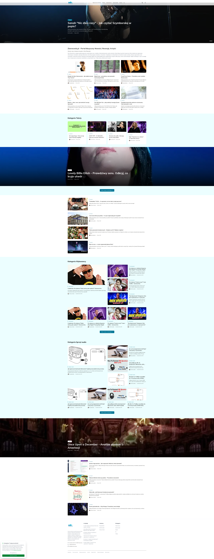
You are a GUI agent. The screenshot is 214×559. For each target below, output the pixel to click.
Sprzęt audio (115, 2)
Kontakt (88, 552)
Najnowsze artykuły (97, 2)
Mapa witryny (107, 552)
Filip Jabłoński (101, 525)
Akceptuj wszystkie (13, 555)
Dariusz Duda (70, 179)
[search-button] (142, 2)
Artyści (120, 2)
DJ (115, 531)
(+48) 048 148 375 (72, 544)
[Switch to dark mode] (145, 3)
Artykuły (86, 523)
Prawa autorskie (75, 552)
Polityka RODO (93, 552)
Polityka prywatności (82, 552)
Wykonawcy (109, 2)
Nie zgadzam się (13, 552)
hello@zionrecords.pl (73, 546)
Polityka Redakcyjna (100, 552)
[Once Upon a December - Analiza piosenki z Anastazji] (107, 437)
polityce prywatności (17, 550)
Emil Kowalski (70, 32)
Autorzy (101, 523)
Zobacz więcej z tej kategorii (106, 190)
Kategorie (117, 523)
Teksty (103, 2)
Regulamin (69, 552)
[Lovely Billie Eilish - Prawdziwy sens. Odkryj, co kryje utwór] (107, 166)
